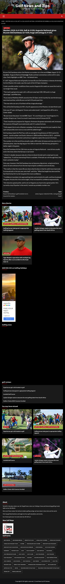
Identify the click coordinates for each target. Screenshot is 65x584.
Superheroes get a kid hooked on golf (14, 387)
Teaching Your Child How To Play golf (49, 568)
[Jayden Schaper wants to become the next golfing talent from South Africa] (48, 216)
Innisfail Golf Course (9, 394)
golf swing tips (45, 561)
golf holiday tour (19, 557)
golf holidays (7, 456)
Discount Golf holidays (49, 543)
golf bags (49, 550)
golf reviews (6, 28)
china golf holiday (55, 540)
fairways (6, 550)
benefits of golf (29, 540)
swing (16, 568)
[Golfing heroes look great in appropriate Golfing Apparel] (17, 216)
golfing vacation (39, 557)
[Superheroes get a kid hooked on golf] (17, 419)
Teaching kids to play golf (28, 568)
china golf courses (41, 540)
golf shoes (36, 561)
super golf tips (8, 568)
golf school (16, 561)
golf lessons (7, 561)
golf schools (26, 561)
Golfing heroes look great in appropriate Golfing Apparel (16, 229)
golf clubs (30, 554)
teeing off (7, 571)
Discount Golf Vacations (11, 547)
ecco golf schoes (50, 547)
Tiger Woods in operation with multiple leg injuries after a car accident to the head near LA (16, 260)
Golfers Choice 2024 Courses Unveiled (14, 401)
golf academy (30, 550)
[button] (3, 16)
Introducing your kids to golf (37, 564)
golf (22, 550)
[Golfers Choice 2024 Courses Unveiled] (17, 477)
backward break (17, 540)
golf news (6, 427)
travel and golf (16, 571)
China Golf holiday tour (11, 543)
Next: (48, 194)
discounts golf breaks (26, 547)
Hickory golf (7, 564)
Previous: (15, 194)
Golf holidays (8, 557)
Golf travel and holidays (22, 224)
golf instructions (52, 557)
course (22, 543)
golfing (29, 557)
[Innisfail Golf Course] (17, 448)
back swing (7, 540)
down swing (39, 547)
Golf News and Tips (32, 6)
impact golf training (20, 564)
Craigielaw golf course (33, 543)
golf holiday (50, 554)
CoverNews (38, 581)
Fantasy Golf (15, 550)
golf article (40, 550)
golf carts (22, 554)
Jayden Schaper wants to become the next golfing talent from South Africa (48, 229)
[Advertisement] (9, 353)
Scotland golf (52, 564)
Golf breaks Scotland (10, 554)
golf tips (13, 224)
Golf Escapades (40, 554)
